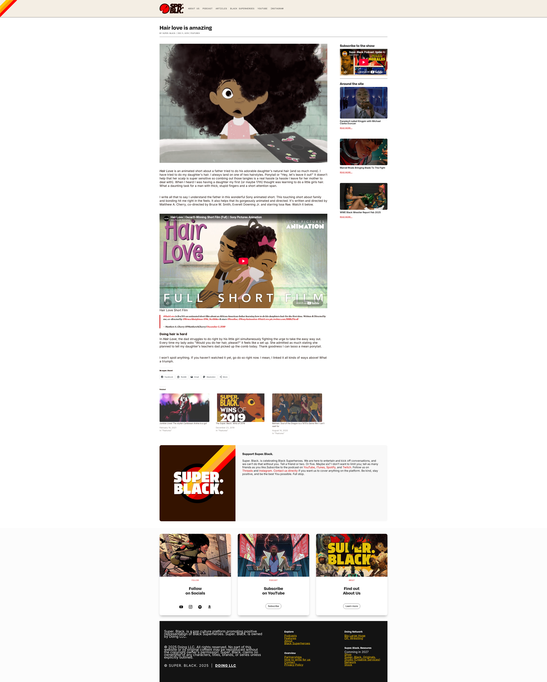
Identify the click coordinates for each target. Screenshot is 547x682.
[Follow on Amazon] (209, 607)
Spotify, (331, 467)
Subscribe (273, 606)
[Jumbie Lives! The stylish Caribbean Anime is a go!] (186, 407)
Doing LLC (225, 665)
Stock (348, 664)
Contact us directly (286, 470)
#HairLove (169, 316)
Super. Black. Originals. (360, 657)
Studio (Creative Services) (362, 659)
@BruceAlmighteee (193, 319)
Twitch (347, 467)
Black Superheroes (242, 8)
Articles (221, 8)
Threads (247, 470)
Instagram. (266, 470)
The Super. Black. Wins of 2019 (230, 423)
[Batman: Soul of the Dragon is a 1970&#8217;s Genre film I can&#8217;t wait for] (299, 407)
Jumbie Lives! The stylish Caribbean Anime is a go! (183, 423)
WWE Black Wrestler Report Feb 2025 (360, 212)
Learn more (352, 606)
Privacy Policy (293, 664)
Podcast (208, 8)
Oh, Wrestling (353, 638)
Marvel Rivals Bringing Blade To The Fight (362, 167)
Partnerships (293, 657)
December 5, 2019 (216, 326)
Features (195, 33)
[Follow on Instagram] (190, 607)
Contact (289, 662)
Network (350, 662)
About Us (193, 8)
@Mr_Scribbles (211, 319)
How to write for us (297, 659)
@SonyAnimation (247, 319)
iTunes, (321, 467)
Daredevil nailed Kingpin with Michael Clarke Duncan (360, 122)
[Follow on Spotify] (200, 607)
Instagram (277, 8)
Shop (347, 654)
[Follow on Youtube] (181, 607)
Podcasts (290, 635)
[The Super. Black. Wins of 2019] (242, 407)
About (288, 641)
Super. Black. (169, 33)
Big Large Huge (354, 635)
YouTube (263, 8)
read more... (346, 128)
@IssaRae (232, 319)
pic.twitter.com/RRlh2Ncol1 (284, 319)
